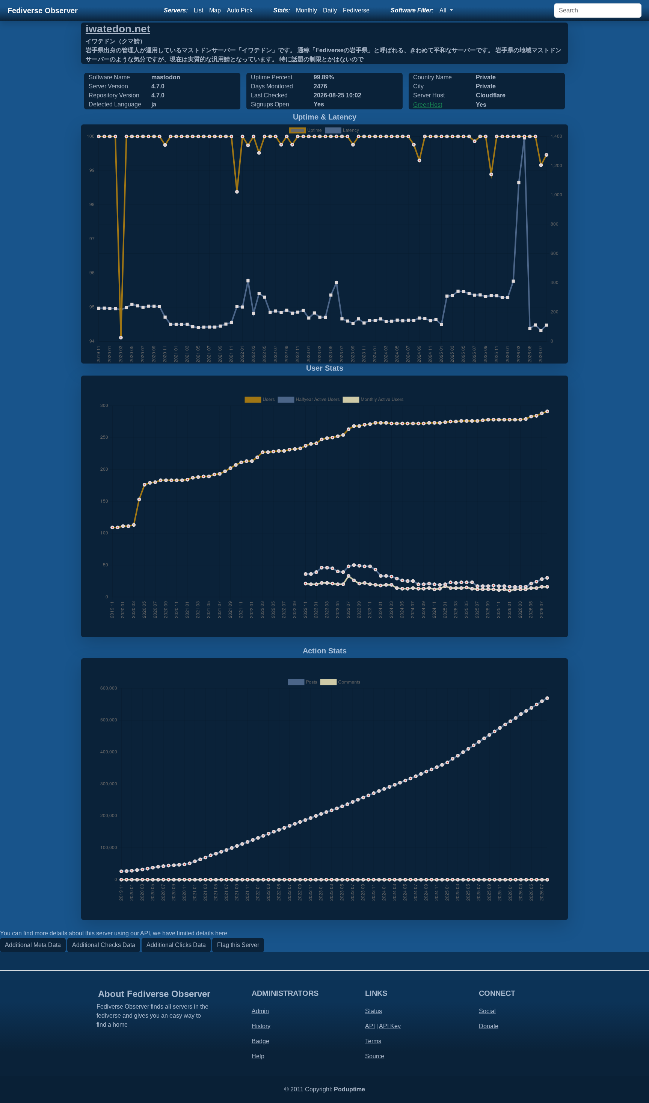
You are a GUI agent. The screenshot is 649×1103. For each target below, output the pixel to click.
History (261, 1026)
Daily (330, 10)
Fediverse (356, 10)
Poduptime (349, 1089)
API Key (390, 1026)
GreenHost (427, 105)
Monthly (306, 10)
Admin (260, 1011)
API (370, 1026)
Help (258, 1056)
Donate (488, 1026)
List (198, 10)
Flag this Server (238, 945)
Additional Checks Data (103, 945)
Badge (260, 1041)
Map (215, 10)
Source (374, 1056)
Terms (373, 1041)
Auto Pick (239, 10)
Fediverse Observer (43, 10)
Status (373, 1011)
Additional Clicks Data (176, 945)
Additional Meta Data (33, 945)
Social (487, 1011)
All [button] (443, 10)
